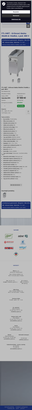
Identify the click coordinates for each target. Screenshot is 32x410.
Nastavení (16, 15)
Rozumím (16, 12)
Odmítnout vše (16, 19)
